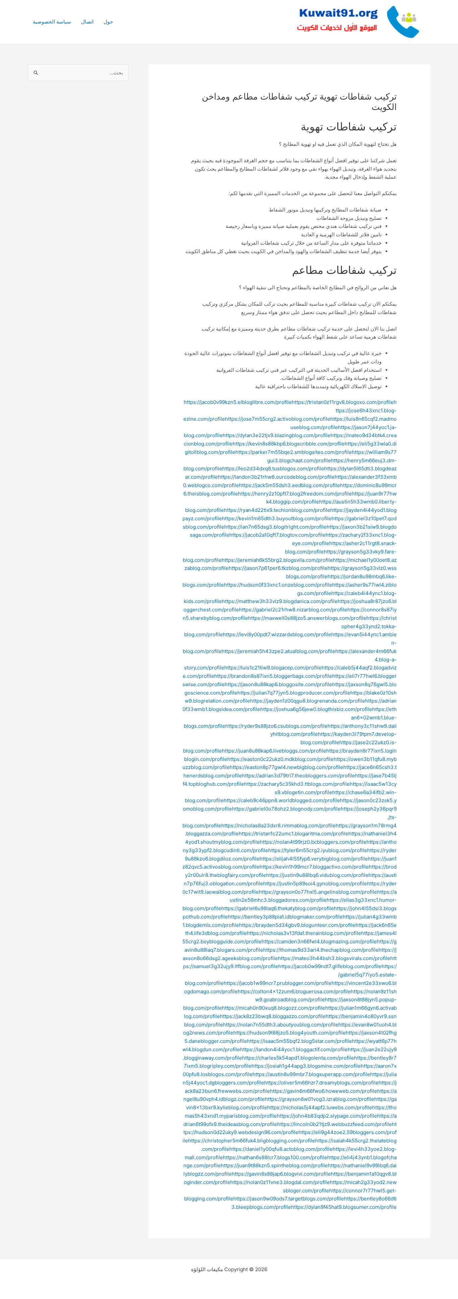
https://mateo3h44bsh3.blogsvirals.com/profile (334, 958)
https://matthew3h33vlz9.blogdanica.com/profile (280, 601)
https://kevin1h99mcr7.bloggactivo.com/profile (314, 867)
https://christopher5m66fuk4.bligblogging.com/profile (251, 1140)
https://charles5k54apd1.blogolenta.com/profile (298, 1058)
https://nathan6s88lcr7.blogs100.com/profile (275, 1157)
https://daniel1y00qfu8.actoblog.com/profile (281, 1149)
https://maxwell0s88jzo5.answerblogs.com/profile (307, 618)
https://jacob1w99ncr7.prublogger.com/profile (278, 983)
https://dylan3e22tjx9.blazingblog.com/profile (277, 435)
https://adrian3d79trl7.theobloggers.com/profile (298, 775)
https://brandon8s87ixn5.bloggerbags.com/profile (273, 676)
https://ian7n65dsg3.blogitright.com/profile (275, 527)
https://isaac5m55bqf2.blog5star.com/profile (299, 1041)
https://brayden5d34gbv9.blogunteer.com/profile (297, 925)
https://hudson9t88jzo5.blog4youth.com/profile (289, 1032)
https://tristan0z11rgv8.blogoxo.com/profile (343, 402)
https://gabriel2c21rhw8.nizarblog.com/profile (293, 609)
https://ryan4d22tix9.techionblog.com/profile (277, 510)
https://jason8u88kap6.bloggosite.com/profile (278, 684)
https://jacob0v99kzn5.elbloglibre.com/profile (238, 402)
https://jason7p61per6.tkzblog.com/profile (278, 568)
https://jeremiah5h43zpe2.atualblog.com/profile (278, 651)
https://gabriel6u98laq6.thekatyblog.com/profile (277, 908)
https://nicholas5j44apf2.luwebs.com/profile (319, 1107)
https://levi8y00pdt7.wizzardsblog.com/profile (277, 634)
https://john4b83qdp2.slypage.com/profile (327, 1116)
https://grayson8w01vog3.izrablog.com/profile (319, 1099)
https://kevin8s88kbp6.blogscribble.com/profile (289, 443)
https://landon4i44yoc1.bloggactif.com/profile (294, 1049)
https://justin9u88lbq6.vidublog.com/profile (317, 875)
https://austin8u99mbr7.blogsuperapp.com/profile (311, 1074)
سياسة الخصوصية (52, 21)
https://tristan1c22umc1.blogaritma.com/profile (293, 833)
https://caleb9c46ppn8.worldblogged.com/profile (282, 800)
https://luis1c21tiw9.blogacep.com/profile (273, 667)
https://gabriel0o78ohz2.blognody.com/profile (286, 809)
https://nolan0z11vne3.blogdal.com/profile (280, 1182)
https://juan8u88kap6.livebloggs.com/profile (274, 751)
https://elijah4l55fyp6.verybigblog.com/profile (314, 858)
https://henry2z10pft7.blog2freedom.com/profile (295, 493)
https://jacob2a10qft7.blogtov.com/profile (277, 535)
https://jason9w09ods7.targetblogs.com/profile (288, 1198)
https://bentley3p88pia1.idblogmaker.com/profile (285, 916)
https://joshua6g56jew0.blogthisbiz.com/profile (316, 709)
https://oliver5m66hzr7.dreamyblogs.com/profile (321, 1082)
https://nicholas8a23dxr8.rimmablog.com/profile (278, 825)
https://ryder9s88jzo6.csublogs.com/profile (276, 726)
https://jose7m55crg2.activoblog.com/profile (277, 419)
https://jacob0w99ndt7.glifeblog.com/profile (330, 966)
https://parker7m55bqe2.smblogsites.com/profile (293, 452)
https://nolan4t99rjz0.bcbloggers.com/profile (313, 842)
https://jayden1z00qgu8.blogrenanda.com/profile (307, 701)
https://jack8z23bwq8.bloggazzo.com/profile (273, 1016)
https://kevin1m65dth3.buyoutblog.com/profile (277, 518)
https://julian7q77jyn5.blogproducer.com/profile (293, 693)
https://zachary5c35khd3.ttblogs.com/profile (297, 784)
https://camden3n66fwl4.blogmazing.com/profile (319, 941)
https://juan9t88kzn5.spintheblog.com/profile (274, 1165)
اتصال (87, 21)
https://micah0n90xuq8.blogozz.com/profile (273, 1008)
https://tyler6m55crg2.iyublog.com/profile (317, 850)
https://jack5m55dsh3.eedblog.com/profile (289, 485)
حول (108, 21)
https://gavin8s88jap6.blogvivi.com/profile (281, 1174)
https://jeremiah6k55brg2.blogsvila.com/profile (277, 560)
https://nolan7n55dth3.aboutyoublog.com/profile (280, 1024)
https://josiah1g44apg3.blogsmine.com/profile (306, 1066)
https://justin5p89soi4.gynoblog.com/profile (315, 883)
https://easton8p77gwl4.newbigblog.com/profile (286, 767)
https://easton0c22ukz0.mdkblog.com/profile (280, 759)
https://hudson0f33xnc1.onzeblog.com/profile (278, 585)
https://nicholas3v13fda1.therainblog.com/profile (304, 933)
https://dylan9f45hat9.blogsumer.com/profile (344, 1207)
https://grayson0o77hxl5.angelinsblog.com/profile (318, 892)
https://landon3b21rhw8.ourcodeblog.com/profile (276, 477)
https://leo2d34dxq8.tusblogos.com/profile (273, 468)
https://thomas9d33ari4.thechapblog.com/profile (321, 950)
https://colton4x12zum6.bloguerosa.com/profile (294, 991)
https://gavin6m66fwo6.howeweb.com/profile (323, 1091)
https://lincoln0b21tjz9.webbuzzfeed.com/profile (334, 1124)
